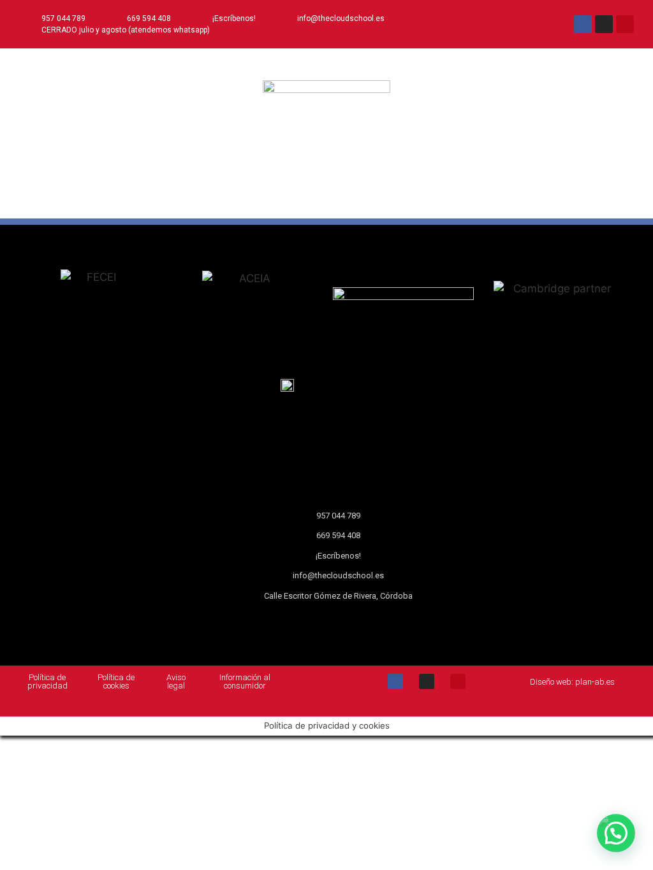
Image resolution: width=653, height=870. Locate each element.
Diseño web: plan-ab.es (572, 682)
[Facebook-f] (583, 24)
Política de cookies (116, 681)
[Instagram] (604, 24)
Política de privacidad (47, 681)
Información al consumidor (244, 681)
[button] (326, 201)
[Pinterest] (625, 24)
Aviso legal (176, 681)
